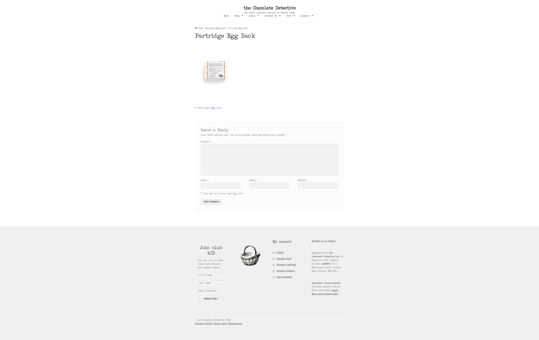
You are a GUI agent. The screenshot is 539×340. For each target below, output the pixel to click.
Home (226, 16)
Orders (280, 253)
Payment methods (286, 265)
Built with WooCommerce (228, 324)
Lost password (284, 277)
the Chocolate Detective (269, 8)
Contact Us (271, 16)
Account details (285, 271)
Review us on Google (323, 241)
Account (305, 16)
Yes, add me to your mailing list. (223, 194)
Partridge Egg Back (215, 28)
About (252, 16)
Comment (206, 142)
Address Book (283, 259)
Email (253, 180)
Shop (237, 16)
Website (302, 180)
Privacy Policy (204, 324)
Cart (288, 16)
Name (205, 180)
